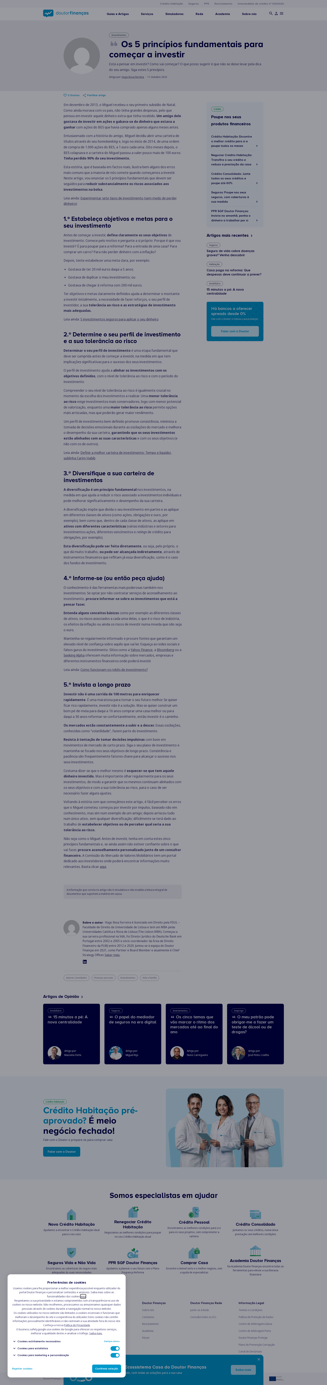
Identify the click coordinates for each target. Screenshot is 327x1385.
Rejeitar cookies (22, 1368)
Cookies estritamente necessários (39, 1341)
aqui (83, 1296)
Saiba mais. (96, 1333)
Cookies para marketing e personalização (43, 1355)
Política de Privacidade (77, 1325)
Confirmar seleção (106, 1368)
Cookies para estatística (32, 1348)
